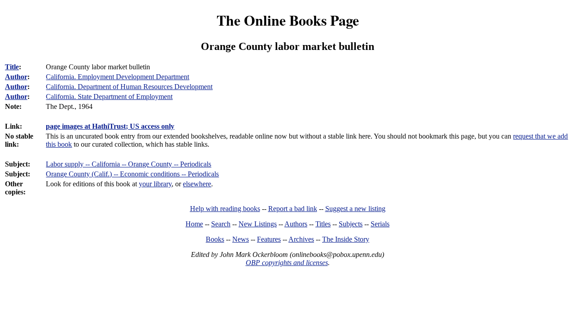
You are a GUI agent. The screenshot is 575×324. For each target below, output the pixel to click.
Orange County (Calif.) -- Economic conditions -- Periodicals (132, 174)
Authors (295, 224)
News (240, 239)
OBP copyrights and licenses (287, 262)
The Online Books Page (288, 20)
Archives (301, 239)
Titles (323, 224)
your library (155, 184)
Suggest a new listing (355, 208)
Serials (380, 224)
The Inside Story (345, 239)
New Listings (258, 224)
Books (215, 239)
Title (12, 67)
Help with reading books (225, 208)
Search (220, 224)
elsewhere (197, 184)
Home (194, 224)
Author (16, 77)
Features (269, 239)
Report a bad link (292, 208)
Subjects (351, 224)
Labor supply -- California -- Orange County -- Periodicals (128, 164)
